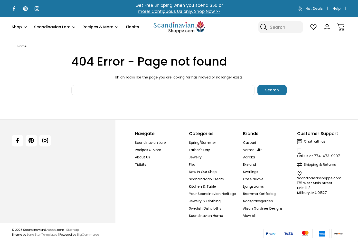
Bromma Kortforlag (259, 193)
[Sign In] (327, 27)
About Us (142, 157)
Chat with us (314, 141)
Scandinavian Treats (206, 179)
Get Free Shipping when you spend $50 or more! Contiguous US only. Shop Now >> (179, 8)
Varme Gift (252, 149)
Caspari (249, 142)
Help (337, 8)
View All (249, 215)
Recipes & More (98, 27)
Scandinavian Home (206, 215)
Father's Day (199, 149)
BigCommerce (88, 234)
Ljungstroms (253, 186)
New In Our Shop (203, 171)
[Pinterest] (25, 8)
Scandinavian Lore (52, 27)
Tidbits (132, 27)
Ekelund (249, 164)
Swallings (250, 171)
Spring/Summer (202, 142)
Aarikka (249, 157)
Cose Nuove (253, 179)
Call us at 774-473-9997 (318, 156)
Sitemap (72, 230)
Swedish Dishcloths (205, 208)
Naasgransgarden (258, 201)
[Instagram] (37, 8)
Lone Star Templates (42, 234)
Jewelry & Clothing (205, 201)
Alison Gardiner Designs (263, 208)
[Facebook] (14, 8)
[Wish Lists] (313, 27)
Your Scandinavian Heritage (212, 193)
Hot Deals (314, 8)
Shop (17, 27)
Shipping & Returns (320, 164)
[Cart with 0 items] (340, 27)
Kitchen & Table (202, 186)
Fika (192, 164)
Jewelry (195, 157)
